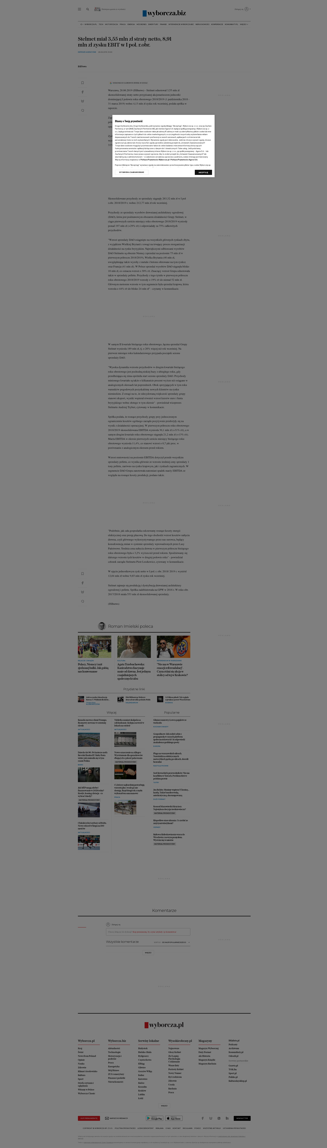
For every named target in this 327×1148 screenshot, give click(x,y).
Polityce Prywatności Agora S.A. (184, 160)
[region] (163, 146)
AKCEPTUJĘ (203, 172)
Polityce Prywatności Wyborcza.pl (155, 160)
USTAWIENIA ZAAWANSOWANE (131, 172)
